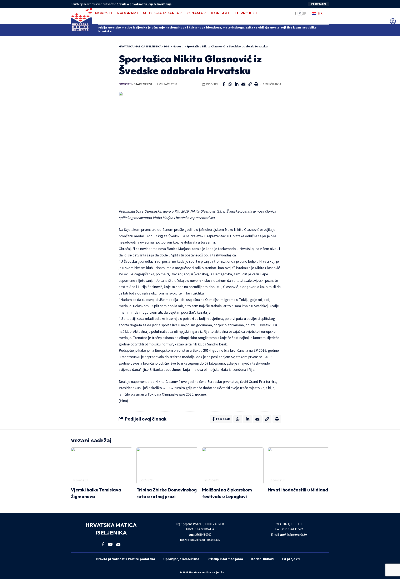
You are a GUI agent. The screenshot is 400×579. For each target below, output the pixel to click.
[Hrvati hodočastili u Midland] (298, 465)
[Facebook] (103, 544)
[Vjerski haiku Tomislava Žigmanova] (101, 465)
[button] (318, 4)
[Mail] (118, 544)
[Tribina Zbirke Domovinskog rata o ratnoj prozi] (167, 465)
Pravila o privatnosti (131, 4)
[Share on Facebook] (224, 84)
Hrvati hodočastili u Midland (298, 490)
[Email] (243, 84)
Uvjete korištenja (159, 4)
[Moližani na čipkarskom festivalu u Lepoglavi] (233, 465)
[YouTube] (110, 544)
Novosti (125, 84)
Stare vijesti (143, 84)
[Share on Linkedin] (237, 84)
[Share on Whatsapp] (230, 84)
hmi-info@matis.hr (293, 535)
